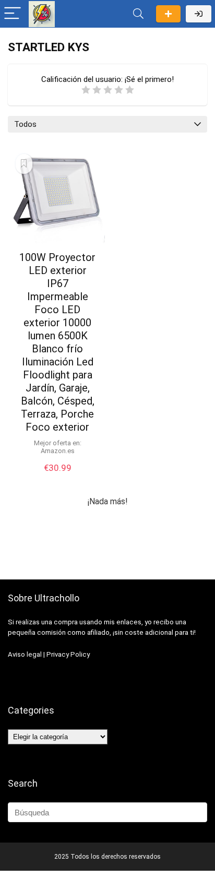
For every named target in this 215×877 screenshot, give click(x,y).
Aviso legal (25, 654)
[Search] (138, 14)
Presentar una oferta (168, 13)
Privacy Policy (68, 654)
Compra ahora (57, 478)
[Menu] (12, 14)
